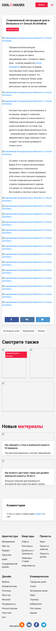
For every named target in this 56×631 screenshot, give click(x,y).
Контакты (14, 626)
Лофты (25, 541)
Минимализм (8, 541)
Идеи (42, 541)
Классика (6, 555)
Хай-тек (6, 546)
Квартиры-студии (27, 559)
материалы (30, 426)
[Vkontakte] (27, 319)
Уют (4, 617)
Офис (32, 595)
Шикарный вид (9, 586)
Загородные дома (38, 590)
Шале (4, 559)
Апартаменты (28, 565)
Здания (33, 613)
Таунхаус (34, 599)
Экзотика (6, 613)
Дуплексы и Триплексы (28, 552)
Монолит (6, 599)
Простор (6, 595)
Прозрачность (9, 604)
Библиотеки (36, 604)
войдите (38, 514)
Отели (33, 586)
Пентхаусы (27, 546)
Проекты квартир (44, 547)
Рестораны (35, 608)
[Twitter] (43, 319)
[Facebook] (12, 319)
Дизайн (6, 576)
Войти (42, 5)
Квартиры (28, 536)
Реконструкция (9, 608)
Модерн (6, 550)
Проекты (45, 536)
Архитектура (10, 536)
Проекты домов (44, 555)
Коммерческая (39, 576)
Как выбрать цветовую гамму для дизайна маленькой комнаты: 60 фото (27, 474)
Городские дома (38, 582)
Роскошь (6, 590)
